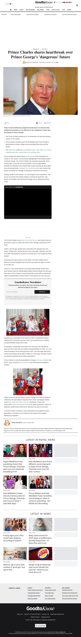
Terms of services (24, 296)
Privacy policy (35, 617)
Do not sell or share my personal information (40, 620)
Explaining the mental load (69, 593)
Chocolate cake (49, 593)
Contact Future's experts (32, 614)
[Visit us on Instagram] (65, 2)
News (15, 9)
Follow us (40, 123)
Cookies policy (45, 617)
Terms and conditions (57, 614)
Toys (63, 9)
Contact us (45, 614)
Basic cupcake (49, 595)
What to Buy (56, 9)
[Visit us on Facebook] (62, 2)
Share (8, 123)
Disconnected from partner (69, 598)
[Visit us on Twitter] (64, 2)
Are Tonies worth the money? (69, 14)
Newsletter (48, 123)
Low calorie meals (50, 598)
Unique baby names (16, 14)
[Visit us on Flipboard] (68, 2)
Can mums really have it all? (70, 595)
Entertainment (36, 49)
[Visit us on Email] (69, 2)
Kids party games (32, 598)
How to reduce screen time (35, 590)
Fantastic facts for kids (34, 595)
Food (47, 9)
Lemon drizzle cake (50, 590)
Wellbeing (40, 9)
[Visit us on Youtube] (71, 2)
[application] (28, 202)
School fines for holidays (33, 14)
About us (20, 614)
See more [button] (27, 237)
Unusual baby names (34, 593)
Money (69, 9)
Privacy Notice (9, 297)
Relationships (30, 9)
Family (22, 9)
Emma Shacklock (33, 62)
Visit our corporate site (60, 632)
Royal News (44, 49)
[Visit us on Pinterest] (66, 2)
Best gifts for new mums (50, 14)
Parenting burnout (67, 590)
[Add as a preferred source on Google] (40, 625)
